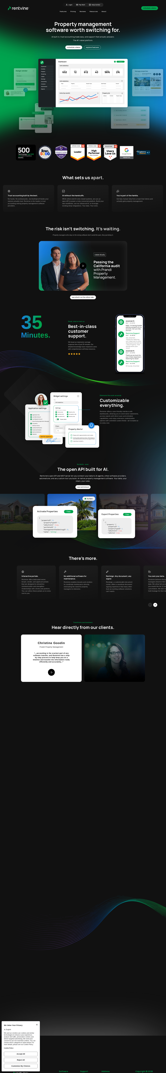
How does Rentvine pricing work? (39, 869)
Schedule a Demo (149, 8)
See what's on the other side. (83, 297)
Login (70, 5)
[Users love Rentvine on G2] (110, 152)
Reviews (83, 11)
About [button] (104, 11)
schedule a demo (73, 47)
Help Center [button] (96, 5)
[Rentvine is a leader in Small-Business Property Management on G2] (94, 152)
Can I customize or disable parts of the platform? (47, 846)
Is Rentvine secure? (33, 862)
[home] (18, 8)
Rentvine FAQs (83, 894)
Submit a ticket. (140, 926)
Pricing (73, 11)
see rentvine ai (83, 487)
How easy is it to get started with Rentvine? (45, 877)
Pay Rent (82, 5)
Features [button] (63, 11)
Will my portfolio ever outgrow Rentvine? (43, 831)
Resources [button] (94, 11)
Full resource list (83, 1019)
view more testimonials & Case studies (83, 737)
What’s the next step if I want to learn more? (45, 884)
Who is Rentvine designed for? (38, 839)
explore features (92, 47)
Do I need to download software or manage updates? (49, 854)
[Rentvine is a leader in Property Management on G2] (77, 152)
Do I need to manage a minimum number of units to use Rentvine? (55, 824)
